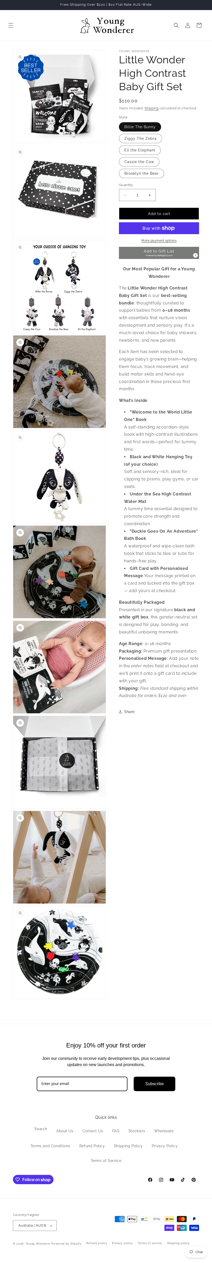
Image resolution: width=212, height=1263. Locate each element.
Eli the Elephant (139, 150)
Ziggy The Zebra (140, 138)
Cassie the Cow (139, 162)
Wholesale (163, 1131)
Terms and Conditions (50, 1146)
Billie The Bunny (140, 127)
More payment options (159, 240)
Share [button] (129, 712)
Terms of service (150, 1243)
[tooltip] (195, 255)
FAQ (115, 1131)
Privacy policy (122, 1243)
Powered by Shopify (66, 1243)
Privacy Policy (165, 1146)
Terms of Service (106, 1161)
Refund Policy (92, 1146)
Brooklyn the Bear (141, 173)
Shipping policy (178, 1243)
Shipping (151, 108)
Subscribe (154, 1084)
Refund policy (96, 1243)
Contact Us (92, 1131)
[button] (11, 25)
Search (40, 1129)
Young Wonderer (39, 1243)
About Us (64, 1131)
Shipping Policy (128, 1146)
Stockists (136, 1131)
